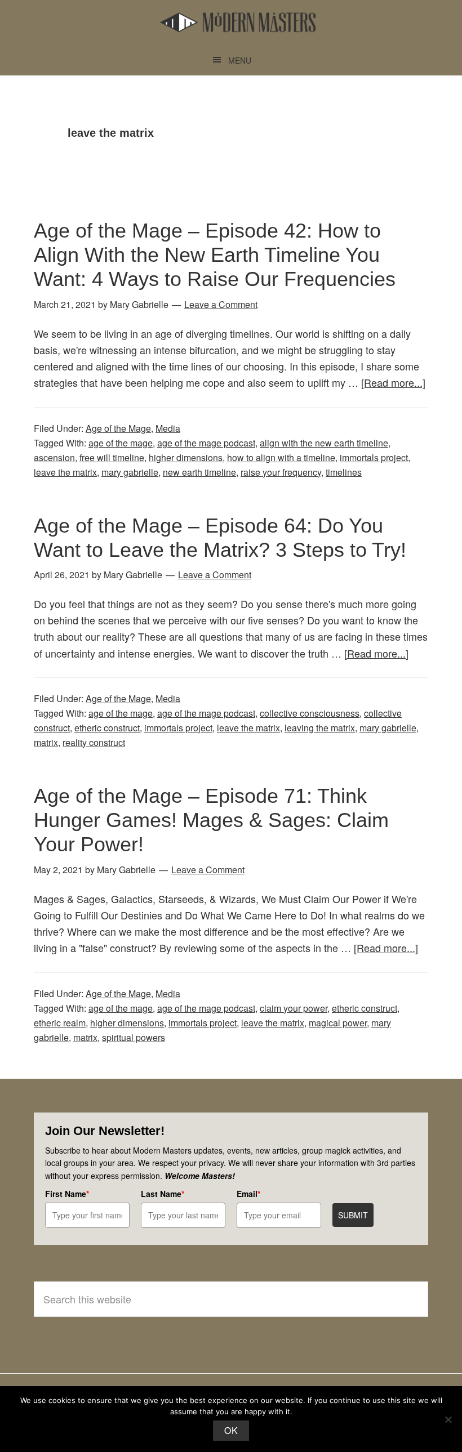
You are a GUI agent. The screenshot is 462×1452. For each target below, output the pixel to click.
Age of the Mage (118, 428)
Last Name (162, 1193)
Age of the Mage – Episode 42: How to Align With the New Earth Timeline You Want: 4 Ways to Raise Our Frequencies (215, 255)
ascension (54, 457)
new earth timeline (199, 472)
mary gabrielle (129, 472)
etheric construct (107, 727)
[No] (448, 1419)
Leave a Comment (220, 304)
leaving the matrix (320, 727)
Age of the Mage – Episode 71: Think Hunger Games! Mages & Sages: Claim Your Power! (211, 820)
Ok (231, 1430)
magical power (338, 1022)
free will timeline (111, 457)
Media (168, 428)
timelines (344, 472)
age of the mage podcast (206, 442)
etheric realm (60, 1022)
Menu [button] (239, 60)
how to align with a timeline (281, 457)
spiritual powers (133, 1037)
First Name (67, 1193)
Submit (353, 1215)
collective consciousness (309, 713)
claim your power (293, 1008)
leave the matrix (65, 472)
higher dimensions (186, 457)
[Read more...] (393, 382)
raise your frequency (281, 472)
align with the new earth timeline (324, 442)
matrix (46, 742)
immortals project (374, 457)
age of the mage (120, 442)
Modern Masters (238, 22)
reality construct (94, 742)
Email (248, 1193)
